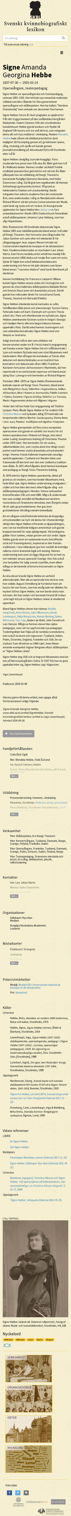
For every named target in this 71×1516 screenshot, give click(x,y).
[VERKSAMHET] (28, 1383)
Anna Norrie (22, 612)
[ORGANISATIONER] (28, 1413)
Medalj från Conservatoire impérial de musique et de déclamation (35, 986)
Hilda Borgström (26, 616)
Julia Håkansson (40, 612)
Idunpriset (21, 992)
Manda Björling (45, 616)
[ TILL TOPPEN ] (10, 1218)
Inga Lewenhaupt (12, 674)
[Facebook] (9, 1492)
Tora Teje (20, 620)
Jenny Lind (46, 209)
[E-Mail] (26, 1492)
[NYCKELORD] (28, 1473)
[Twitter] (17, 1492)
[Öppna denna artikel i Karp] (7, 1344)
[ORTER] (28, 1443)
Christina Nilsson (12, 414)
